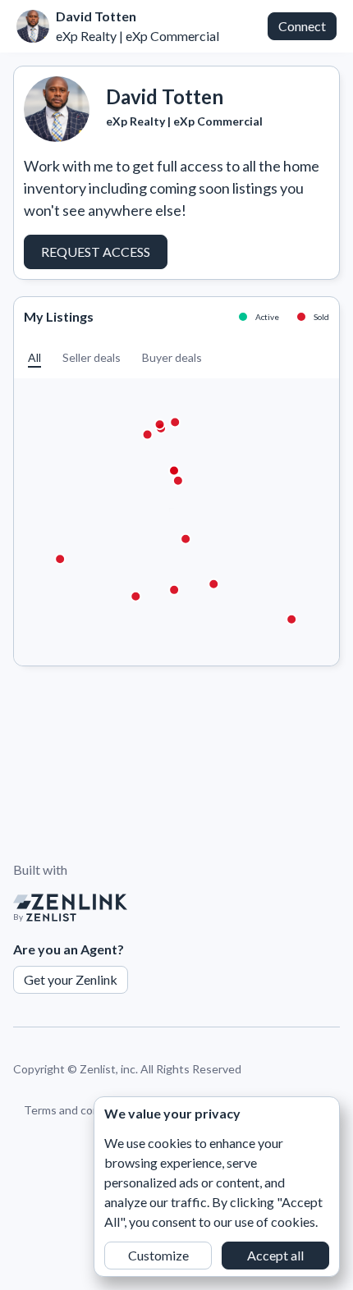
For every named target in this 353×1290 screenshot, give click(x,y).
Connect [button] (302, 26)
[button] (34, 357)
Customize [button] (158, 1255)
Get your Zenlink (70, 979)
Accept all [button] (275, 1255)
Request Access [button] (95, 251)
